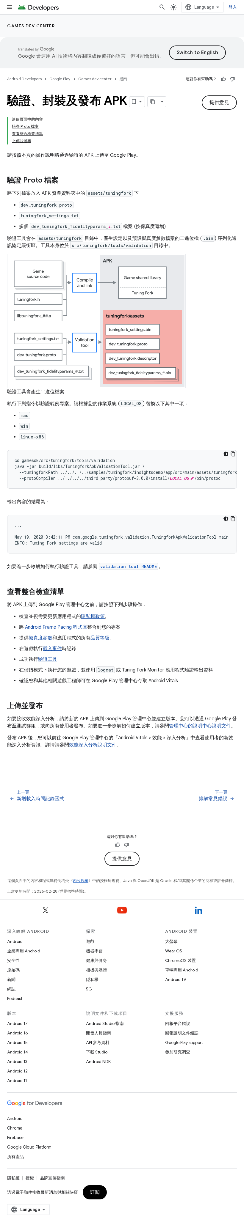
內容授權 (80, 880)
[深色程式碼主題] (225, 453)
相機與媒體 (96, 970)
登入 (233, 7)
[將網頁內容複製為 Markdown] (153, 102)
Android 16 (17, 1033)
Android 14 (17, 1052)
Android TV (175, 979)
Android (15, 941)
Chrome (14, 1128)
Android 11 (17, 1080)
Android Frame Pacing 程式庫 (56, 627)
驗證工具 (47, 659)
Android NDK (98, 1061)
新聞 (11, 979)
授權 (30, 1178)
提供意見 (219, 103)
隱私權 (92, 979)
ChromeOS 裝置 (180, 960)
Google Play (60, 78)
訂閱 (95, 1192)
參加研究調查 (177, 1052)
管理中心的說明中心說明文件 (200, 726)
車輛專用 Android (181, 970)
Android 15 (17, 1042)
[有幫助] (223, 79)
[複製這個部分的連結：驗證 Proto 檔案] (65, 180)
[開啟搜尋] (162, 7)
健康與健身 (96, 960)
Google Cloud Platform (29, 1147)
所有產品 (15, 1156)
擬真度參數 (40, 638)
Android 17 (17, 1023)
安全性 (13, 960)
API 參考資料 (98, 1042)
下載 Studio (96, 1052)
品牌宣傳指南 (52, 1178)
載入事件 (52, 649)
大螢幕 (171, 941)
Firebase (15, 1137)
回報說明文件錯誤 (181, 1033)
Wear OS (173, 951)
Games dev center (31, 26)
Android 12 (17, 1071)
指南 (123, 78)
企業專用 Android (23, 951)
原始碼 (13, 970)
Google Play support (184, 1042)
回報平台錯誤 (177, 1023)
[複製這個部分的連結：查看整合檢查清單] (70, 592)
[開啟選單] (9, 7)
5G (89, 989)
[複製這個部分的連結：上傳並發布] (49, 706)
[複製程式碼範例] (233, 453)
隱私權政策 (93, 616)
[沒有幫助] (232, 79)
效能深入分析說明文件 (93, 745)
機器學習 (94, 951)
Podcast (14, 998)
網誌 (11, 989)
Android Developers (24, 78)
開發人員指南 (98, 1033)
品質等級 (100, 638)
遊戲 (90, 941)
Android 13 (17, 1061)
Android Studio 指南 (105, 1023)
